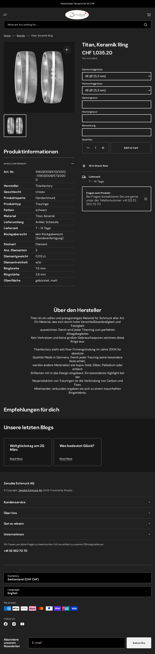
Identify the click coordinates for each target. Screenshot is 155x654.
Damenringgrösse (92, 69)
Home (7, 35)
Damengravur (90, 97)
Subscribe (139, 643)
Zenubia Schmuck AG (30, 490)
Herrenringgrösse (92, 83)
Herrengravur (90, 111)
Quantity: (87, 139)
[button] (5, 15)
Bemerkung (88, 125)
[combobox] (77, 24)
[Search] (146, 25)
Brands (21, 35)
